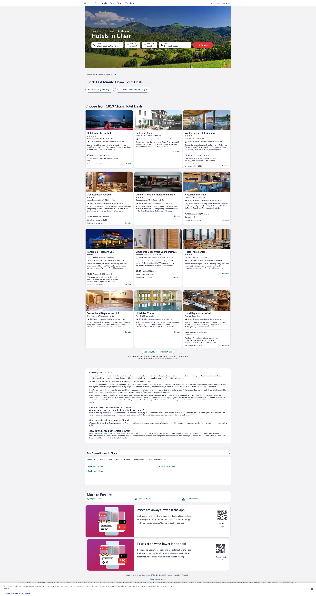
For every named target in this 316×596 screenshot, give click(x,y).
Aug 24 (150, 46)
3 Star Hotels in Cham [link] (94, 471)
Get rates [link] (128, 164)
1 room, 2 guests (171, 46)
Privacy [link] (128, 575)
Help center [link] (146, 575)
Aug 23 (133, 46)
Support (217, 3)
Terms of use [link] (137, 575)
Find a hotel (203, 45)
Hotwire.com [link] (91, 74)
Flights (119, 3)
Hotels (104, 3)
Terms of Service (24, 593)
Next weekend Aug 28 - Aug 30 (134, 90)
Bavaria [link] (108, 74)
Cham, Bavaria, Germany (107, 46)
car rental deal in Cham (110, 433)
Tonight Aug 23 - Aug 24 (101, 90)
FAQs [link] (153, 575)
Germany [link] (100, 74)
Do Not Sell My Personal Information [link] (168, 575)
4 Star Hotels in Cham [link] (167, 466)
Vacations (129, 3)
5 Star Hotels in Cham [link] (94, 466)
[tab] (91, 459)
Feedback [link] (185, 575)
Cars (112, 3)
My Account (227, 3)
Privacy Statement (11, 593)
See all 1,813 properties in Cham (158, 352)
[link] (110, 499)
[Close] (312, 589)
